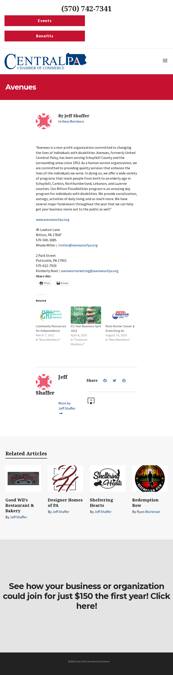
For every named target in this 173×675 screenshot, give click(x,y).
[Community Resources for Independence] (51, 315)
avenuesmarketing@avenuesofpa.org (89, 271)
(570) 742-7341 (86, 9)
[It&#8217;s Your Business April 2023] (86, 315)
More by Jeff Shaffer (66, 406)
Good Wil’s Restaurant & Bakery (19, 505)
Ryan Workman (148, 511)
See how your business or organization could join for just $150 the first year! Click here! (86, 596)
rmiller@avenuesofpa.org (78, 245)
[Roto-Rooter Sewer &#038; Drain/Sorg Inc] (121, 315)
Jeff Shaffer (18, 517)
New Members (73, 121)
